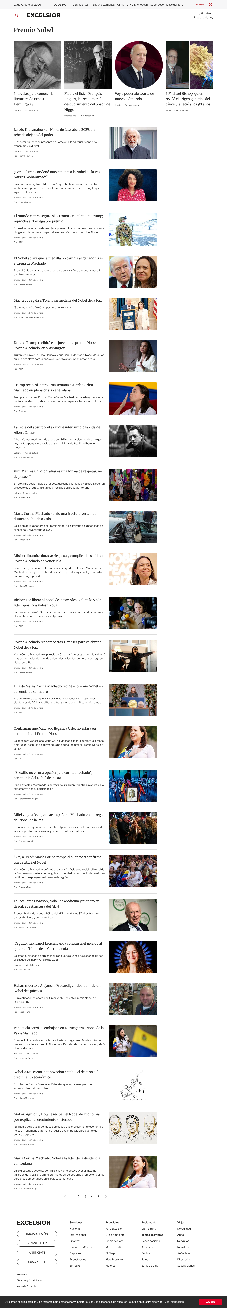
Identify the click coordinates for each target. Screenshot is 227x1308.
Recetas (18, 965)
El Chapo (111, 1253)
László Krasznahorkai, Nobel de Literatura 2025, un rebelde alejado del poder (54, 132)
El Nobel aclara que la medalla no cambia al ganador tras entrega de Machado (58, 261)
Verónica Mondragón (28, 798)
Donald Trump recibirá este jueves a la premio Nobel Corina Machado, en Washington (55, 345)
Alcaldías (147, 1247)
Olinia (120, 4)
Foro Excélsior (114, 1228)
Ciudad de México (81, 1247)
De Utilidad (184, 1228)
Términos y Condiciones (29, 1280)
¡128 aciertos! (81, 4)
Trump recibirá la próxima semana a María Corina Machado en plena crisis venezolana (53, 387)
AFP (21, 242)
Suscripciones (186, 1265)
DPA (21, 758)
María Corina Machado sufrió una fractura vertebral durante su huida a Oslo (55, 516)
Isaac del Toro (174, 4)
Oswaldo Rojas (25, 284)
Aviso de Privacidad (27, 1286)
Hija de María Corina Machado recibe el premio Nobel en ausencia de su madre (58, 689)
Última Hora (206, 13)
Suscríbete (37, 1262)
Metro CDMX (114, 1247)
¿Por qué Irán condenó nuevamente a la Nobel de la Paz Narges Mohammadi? (57, 174)
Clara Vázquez (25, 202)
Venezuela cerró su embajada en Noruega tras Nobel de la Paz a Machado (59, 1030)
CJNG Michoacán (137, 4)
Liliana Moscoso (26, 586)
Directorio (22, 1274)
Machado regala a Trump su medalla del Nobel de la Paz (58, 300)
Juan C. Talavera (26, 156)
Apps (180, 1234)
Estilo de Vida (149, 1265)
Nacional (18, 1053)
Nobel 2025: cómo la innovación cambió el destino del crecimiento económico (56, 1074)
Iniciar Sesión (37, 1234)
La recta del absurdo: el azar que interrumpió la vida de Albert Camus (57, 430)
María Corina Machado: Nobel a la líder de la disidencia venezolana (57, 1161)
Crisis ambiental (115, 1234)
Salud (168, 110)
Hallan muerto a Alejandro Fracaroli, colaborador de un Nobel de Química (57, 988)
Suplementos (149, 1222)
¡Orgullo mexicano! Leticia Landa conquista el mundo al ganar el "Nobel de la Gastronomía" (58, 946)
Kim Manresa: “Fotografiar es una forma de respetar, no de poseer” (58, 474)
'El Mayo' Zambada (103, 4)
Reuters (22, 411)
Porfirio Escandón (27, 457)
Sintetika (75, 1265)
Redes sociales (150, 1241)
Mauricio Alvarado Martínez (31, 317)
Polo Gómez (24, 497)
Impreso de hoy (203, 17)
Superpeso (157, 4)
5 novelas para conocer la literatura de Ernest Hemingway (34, 99)
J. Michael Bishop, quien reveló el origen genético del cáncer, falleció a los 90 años (188, 99)
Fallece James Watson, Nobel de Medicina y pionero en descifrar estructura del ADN (56, 904)
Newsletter (37, 1243)
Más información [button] (174, 1302)
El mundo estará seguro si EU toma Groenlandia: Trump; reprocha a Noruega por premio (58, 218)
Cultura (17, 110)
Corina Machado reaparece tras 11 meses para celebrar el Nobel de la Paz (58, 645)
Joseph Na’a (24, 539)
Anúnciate (199, 4)
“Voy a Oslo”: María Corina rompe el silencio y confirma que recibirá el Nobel (58, 860)
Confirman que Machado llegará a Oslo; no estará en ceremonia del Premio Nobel (55, 731)
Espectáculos (78, 1259)
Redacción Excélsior (28, 927)
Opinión (119, 105)
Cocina (145, 1253)
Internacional (70, 115)
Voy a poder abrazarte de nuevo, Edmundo (134, 96)
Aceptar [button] (210, 1302)
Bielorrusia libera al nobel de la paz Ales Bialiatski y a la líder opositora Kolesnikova (57, 602)
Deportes (75, 1253)
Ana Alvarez (24, 969)
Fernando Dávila (26, 1058)
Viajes (181, 1222)
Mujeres (110, 1265)
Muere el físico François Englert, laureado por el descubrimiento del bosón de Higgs (87, 102)
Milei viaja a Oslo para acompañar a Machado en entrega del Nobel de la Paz (58, 817)
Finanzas (75, 1241)
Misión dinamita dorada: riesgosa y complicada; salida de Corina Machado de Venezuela (59, 558)
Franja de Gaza (114, 1241)
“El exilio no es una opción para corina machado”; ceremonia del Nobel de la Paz (53, 775)
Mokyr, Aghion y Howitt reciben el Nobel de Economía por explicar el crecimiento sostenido (57, 1117)
